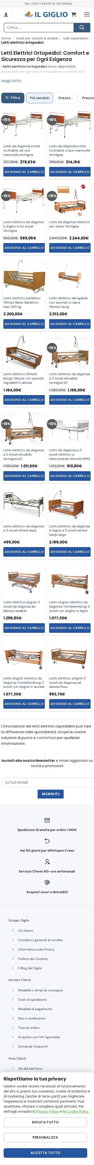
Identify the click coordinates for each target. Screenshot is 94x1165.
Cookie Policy (77, 1111)
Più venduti (39, 98)
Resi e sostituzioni (31, 1018)
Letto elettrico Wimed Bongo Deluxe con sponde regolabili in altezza (23, 378)
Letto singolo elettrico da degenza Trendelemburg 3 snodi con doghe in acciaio (24, 682)
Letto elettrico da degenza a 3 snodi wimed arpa (23, 528)
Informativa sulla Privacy (36, 949)
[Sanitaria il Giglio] (46, 14)
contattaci (46, 737)
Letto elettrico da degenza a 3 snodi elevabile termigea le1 (69, 378)
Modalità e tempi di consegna (40, 990)
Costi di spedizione (32, 1000)
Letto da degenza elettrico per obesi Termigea (69, 224)
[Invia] (82, 27)
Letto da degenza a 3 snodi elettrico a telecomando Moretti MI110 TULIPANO (69, 456)
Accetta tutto (45, 1153)
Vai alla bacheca (30, 1069)
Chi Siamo (25, 931)
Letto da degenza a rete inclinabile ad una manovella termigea (21, 150)
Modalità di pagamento (35, 1009)
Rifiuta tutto (45, 1122)
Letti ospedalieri (75, 38)
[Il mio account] (6, 14)
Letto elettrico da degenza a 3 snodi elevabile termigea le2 (23, 454)
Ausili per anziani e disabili (37, 38)
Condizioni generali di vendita (40, 940)
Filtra (15, 97)
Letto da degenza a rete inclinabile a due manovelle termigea (69, 150)
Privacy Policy (47, 1111)
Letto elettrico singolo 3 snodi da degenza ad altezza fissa (67, 682)
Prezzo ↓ (66, 98)
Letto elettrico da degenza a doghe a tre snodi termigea (23, 226)
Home (6, 38)
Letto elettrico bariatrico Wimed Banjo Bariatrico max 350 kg (21, 302)
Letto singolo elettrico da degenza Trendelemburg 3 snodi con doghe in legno (69, 606)
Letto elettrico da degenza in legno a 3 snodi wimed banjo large (69, 530)
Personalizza (45, 1137)
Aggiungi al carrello (24, 172)
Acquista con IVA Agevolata (39, 1037)
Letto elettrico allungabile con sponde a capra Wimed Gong (68, 302)
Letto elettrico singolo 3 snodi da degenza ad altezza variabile (21, 606)
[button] (73, 14)
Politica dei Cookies (33, 959)
